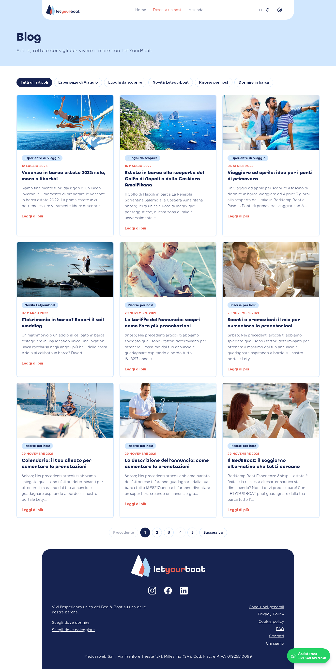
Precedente (123, 532)
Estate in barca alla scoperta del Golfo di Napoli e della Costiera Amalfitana (164, 179)
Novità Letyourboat (171, 82)
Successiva (213, 532)
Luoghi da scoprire (125, 82)
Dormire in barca (254, 82)
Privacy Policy (271, 614)
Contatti (276, 636)
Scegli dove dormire (71, 622)
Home (140, 10)
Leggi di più (32, 216)
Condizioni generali (266, 607)
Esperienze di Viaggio (78, 82)
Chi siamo (275, 643)
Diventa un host (167, 10)
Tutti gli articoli (34, 82)
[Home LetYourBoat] (63, 10)
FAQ (280, 629)
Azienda (195, 10)
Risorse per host (213, 82)
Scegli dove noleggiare (73, 630)
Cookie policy (271, 621)
